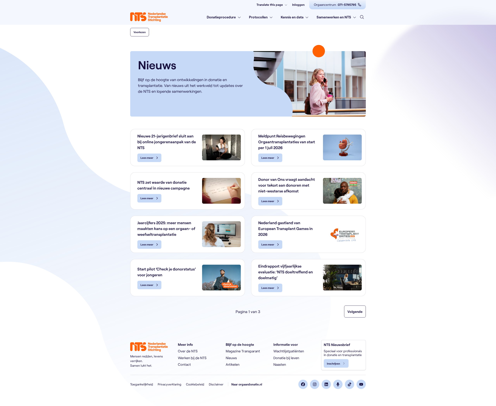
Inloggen (298, 4)
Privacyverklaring (169, 384)
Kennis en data (292, 17)
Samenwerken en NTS (334, 17)
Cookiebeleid (195, 384)
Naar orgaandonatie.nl (246, 384)
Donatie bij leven (286, 358)
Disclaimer (216, 384)
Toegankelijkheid (141, 384)
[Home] (149, 17)
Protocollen (258, 17)
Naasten (279, 364)
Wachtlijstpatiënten (288, 351)
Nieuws (231, 358)
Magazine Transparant (243, 351)
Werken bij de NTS (192, 358)
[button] (139, 32)
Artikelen (232, 364)
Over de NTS (188, 351)
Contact (184, 364)
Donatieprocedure (221, 17)
